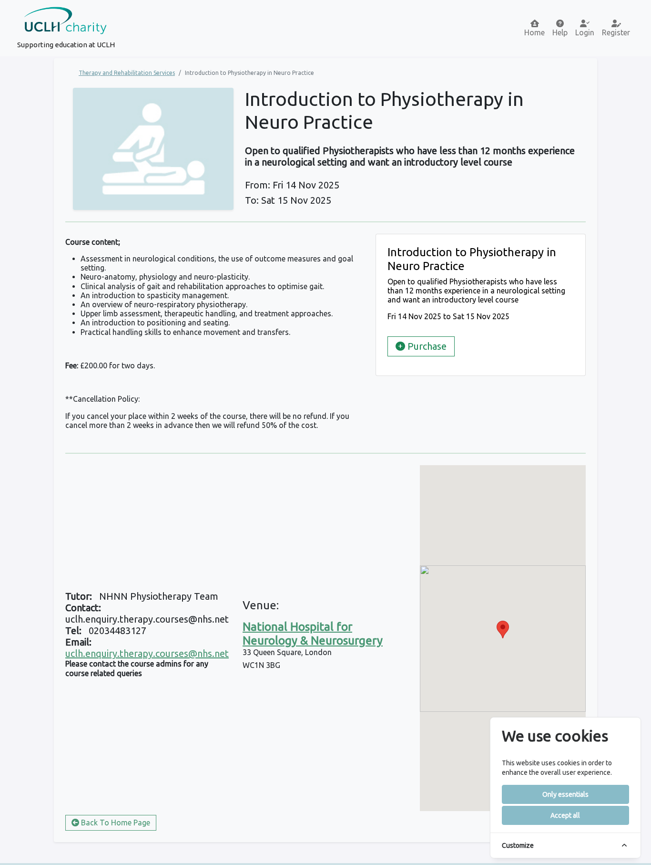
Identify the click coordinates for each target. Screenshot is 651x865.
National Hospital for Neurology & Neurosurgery (313, 633)
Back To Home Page (114, 822)
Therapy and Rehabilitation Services (127, 73)
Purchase (426, 346)
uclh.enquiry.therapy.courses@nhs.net (147, 653)
